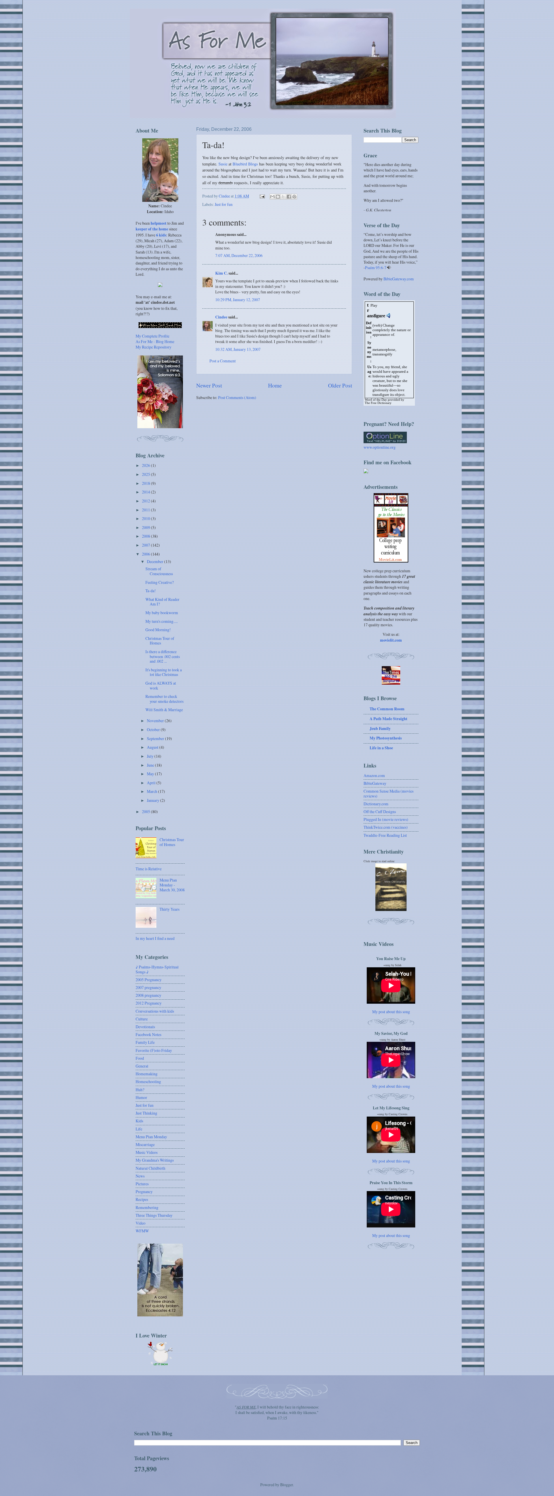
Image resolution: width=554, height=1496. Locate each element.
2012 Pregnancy (149, 1003)
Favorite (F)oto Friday (154, 1050)
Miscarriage (145, 1144)
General (142, 1066)
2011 (146, 510)
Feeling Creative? (159, 582)
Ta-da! (150, 590)
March (152, 791)
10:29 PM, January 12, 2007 (237, 299)
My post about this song (391, 1011)
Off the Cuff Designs (380, 811)
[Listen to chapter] (389, 267)
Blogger (286, 1484)
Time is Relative (149, 868)
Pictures (142, 1183)
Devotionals (145, 1026)
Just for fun (224, 204)
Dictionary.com (376, 803)
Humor (141, 1097)
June (151, 765)
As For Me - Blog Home (155, 341)
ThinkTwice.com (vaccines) (386, 827)
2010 (146, 518)
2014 (146, 492)
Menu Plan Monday (151, 1136)
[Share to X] (283, 197)
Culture (142, 1019)
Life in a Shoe (381, 748)
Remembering (147, 1207)
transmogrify (382, 354)
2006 (146, 554)
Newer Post (209, 385)
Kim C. (221, 273)
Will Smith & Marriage (164, 709)
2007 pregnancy (148, 987)
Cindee (221, 317)
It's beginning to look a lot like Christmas (163, 672)
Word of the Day (376, 399)
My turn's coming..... (161, 621)
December (155, 561)
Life (139, 1129)
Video (140, 1223)
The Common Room (387, 709)
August (153, 747)
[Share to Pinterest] (294, 197)
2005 (146, 811)
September (156, 738)
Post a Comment (222, 361)
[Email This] (272, 197)
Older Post (340, 385)
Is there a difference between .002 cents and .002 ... (162, 656)
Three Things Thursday (154, 1215)
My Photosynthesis (386, 738)
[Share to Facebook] (289, 197)
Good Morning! (158, 629)
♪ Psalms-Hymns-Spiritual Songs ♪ (157, 969)
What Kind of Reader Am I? (162, 602)
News (140, 1176)
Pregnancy (144, 1191)
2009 (146, 527)
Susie (222, 164)
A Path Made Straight (388, 719)
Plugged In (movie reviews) (386, 819)
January (153, 800)
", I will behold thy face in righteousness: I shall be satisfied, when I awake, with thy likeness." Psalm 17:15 (277, 1412)
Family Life (145, 1042)
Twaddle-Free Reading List (385, 835)
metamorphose (384, 349)
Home (275, 385)
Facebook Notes (148, 1034)
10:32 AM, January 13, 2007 (238, 349)
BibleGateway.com (398, 279)
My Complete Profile (152, 336)
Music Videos (147, 1152)
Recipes (142, 1199)
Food (140, 1058)
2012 (146, 501)
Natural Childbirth (150, 1168)
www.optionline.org (380, 447)
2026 (146, 465)
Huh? (140, 1089)
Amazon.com (374, 775)
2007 (146, 545)
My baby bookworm (161, 612)
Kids (139, 1121)
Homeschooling (148, 1081)
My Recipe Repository (153, 347)
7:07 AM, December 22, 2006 (239, 255)
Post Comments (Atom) (237, 397)
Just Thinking (146, 1113)
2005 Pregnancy (149, 979)
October (154, 729)
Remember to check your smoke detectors (164, 699)
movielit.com (391, 640)
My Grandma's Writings (155, 1160)
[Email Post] (262, 196)
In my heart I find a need (155, 938)
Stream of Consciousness (159, 571)
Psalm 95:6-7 (375, 267)
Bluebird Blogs (245, 164)
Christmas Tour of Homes (159, 641)
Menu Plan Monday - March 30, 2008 (172, 884)
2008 (146, 536)
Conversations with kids (155, 1011)
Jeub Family (380, 728)
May (151, 773)
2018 (146, 483)
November (156, 720)
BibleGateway (375, 783)
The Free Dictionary (378, 403)
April (151, 782)
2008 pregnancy (148, 995)
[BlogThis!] (278, 197)
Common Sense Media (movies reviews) (388, 793)
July (150, 756)
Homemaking (147, 1073)
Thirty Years (169, 909)
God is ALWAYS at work (160, 685)
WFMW (142, 1231)
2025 (146, 474)
